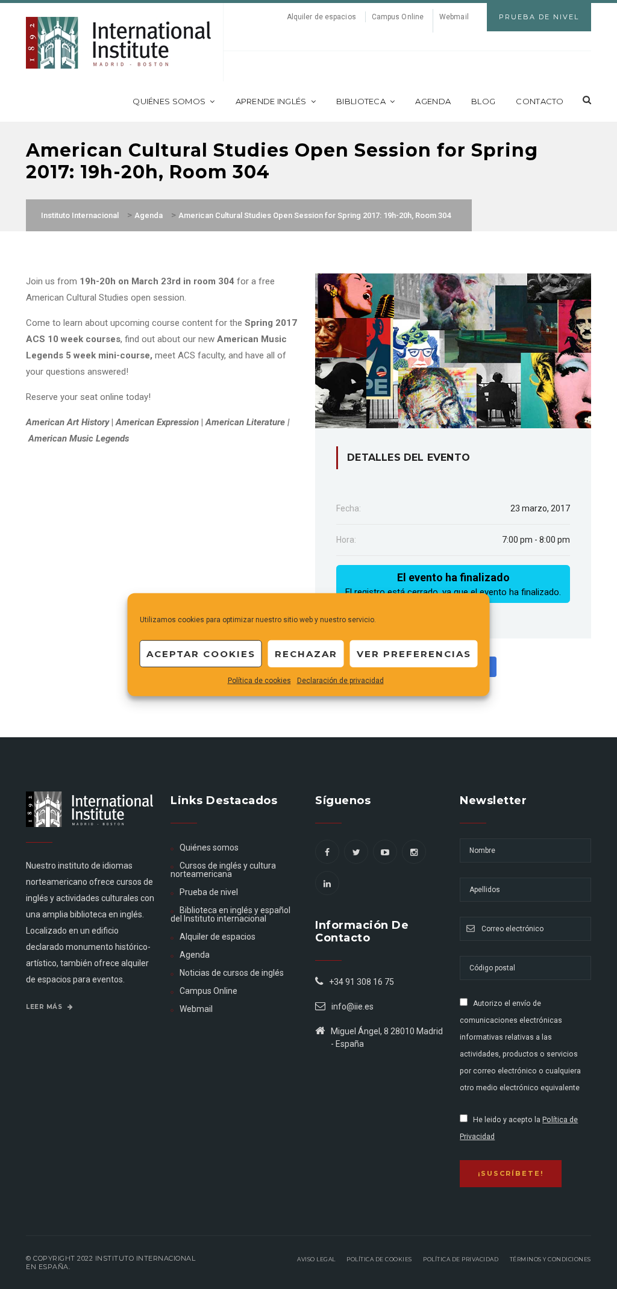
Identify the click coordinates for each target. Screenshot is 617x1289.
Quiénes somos (169, 101)
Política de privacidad (460, 1259)
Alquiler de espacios (321, 17)
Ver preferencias (414, 653)
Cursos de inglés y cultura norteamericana (223, 870)
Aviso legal (316, 1259)
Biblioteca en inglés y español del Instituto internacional (230, 914)
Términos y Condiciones (550, 1259)
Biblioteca (361, 101)
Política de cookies (259, 680)
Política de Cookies (379, 1259)
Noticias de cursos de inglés (232, 973)
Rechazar (306, 653)
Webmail (454, 17)
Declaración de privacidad (340, 680)
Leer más (45, 1007)
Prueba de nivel (209, 892)
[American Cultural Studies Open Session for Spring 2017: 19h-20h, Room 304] (453, 350)
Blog (483, 101)
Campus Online (398, 17)
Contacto (539, 101)
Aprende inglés (271, 101)
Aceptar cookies (200, 653)
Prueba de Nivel (539, 17)
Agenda (433, 101)
